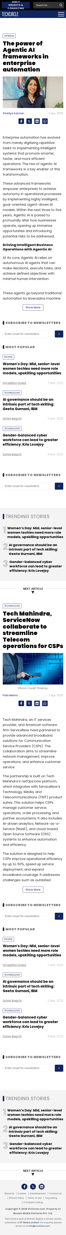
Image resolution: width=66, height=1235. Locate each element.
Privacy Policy (16, 1198)
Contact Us (55, 1193)
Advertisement (38, 1193)
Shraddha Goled (14, 383)
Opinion (9, 36)
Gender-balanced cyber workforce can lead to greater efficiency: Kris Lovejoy (30, 440)
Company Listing (33, 1202)
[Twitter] (29, 121)
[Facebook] (21, 121)
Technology (12, 392)
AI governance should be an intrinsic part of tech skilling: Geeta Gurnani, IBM (28, 404)
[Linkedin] (37, 121)
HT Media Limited (29, 1222)
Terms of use (34, 1198)
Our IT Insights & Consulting (16, 5)
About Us (9, 1193)
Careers (22, 1193)
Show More (33, 307)
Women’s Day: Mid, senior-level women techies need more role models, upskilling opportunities (32, 368)
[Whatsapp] (45, 121)
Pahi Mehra (10, 695)
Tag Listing (51, 1198)
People (8, 357)
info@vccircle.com (39, 1225)
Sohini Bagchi (12, 418)
